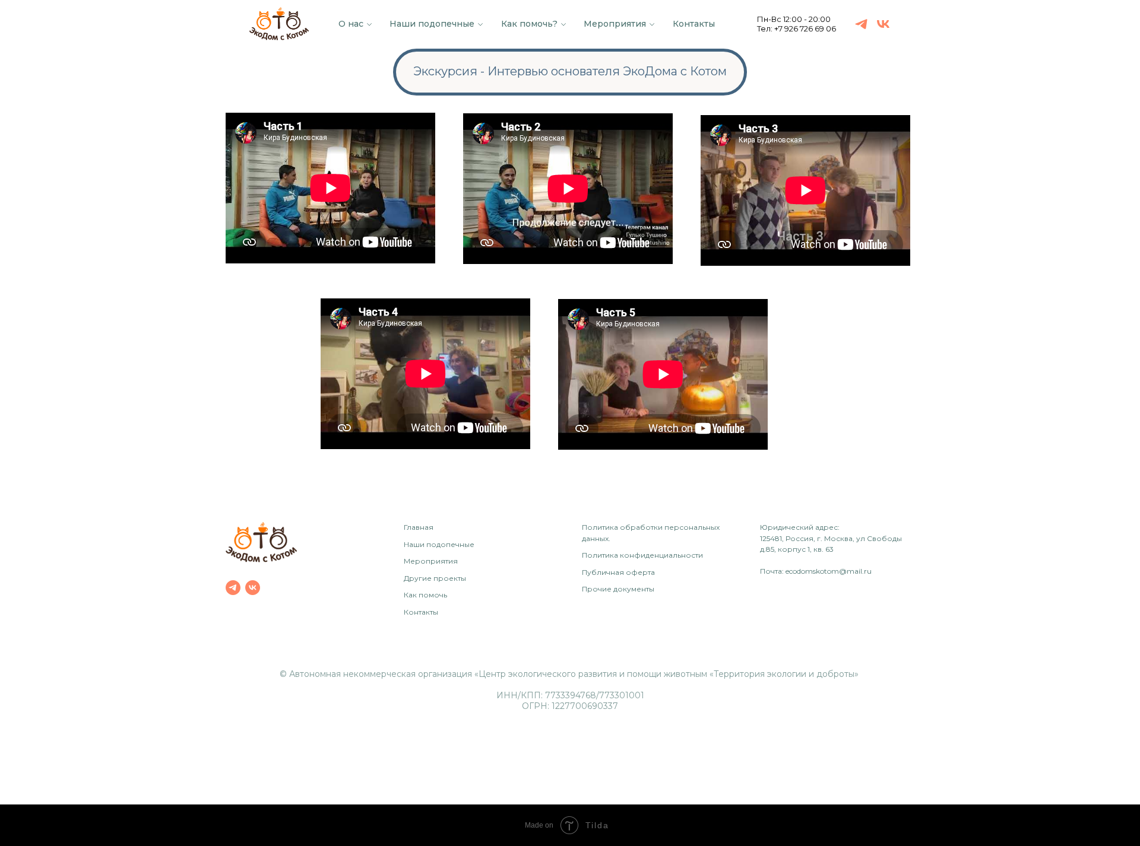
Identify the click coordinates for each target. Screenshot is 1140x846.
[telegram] (861, 24)
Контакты (694, 23)
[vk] (883, 24)
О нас (350, 23)
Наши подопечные (432, 23)
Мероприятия (615, 23)
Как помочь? (529, 23)
